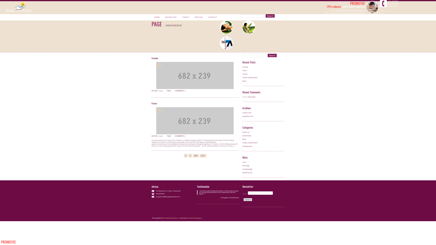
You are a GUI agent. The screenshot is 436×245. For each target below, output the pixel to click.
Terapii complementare (250, 77)
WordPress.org (247, 173)
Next (195, 156)
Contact (212, 17)
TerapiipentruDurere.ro (171, 218)
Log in (244, 162)
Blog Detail (251, 97)
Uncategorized (247, 146)
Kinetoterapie (246, 136)
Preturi (199, 17)
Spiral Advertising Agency (194, 218)
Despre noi (171, 17)
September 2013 (247, 116)
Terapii (186, 17)
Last (203, 156)
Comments (247, 169)
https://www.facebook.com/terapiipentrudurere (348, 10)
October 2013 (246, 113)
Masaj (244, 81)
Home (157, 17)
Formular (155, 58)
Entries (245, 166)
